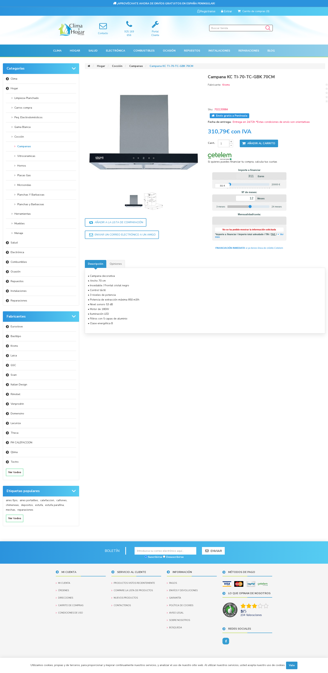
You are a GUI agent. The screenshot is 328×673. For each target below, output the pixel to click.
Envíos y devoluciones (183, 590)
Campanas (24, 146)
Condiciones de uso (70, 612)
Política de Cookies (181, 605)
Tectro (15, 462)
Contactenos (122, 605)
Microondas (24, 185)
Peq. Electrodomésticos (28, 117)
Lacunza (16, 423)
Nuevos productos (126, 597)
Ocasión (15, 271)
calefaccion (47, 500)
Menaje (18, 233)
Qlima (14, 452)
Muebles (19, 223)
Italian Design (19, 384)
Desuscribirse (175, 557)
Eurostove (17, 326)
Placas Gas (24, 175)
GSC (13, 365)
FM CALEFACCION (21, 442)
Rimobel (15, 394)
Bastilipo (16, 336)
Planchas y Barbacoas (30, 204)
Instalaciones (19, 291)
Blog (271, 50)
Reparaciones (248, 50)
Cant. (211, 143)
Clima (14, 79)
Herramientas (22, 214)
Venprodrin (17, 404)
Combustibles (144, 50)
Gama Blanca (22, 127)
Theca (14, 433)
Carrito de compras (70, 605)
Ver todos (14, 472)
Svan (14, 375)
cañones (61, 500)
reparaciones (25, 510)
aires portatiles (29, 500)
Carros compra (23, 108)
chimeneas (12, 505)
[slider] (229, 184)
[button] (57, 51)
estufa (39, 505)
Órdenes (63, 590)
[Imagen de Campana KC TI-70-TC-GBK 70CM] (134, 201)
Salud (14, 242)
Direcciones (65, 597)
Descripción (95, 264)
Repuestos (17, 281)
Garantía (175, 597)
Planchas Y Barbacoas (30, 194)
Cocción (19, 137)
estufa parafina (54, 505)
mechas (11, 510)
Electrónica (17, 252)
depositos (27, 505)
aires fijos (12, 500)
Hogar (14, 88)
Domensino (17, 413)
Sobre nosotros (179, 620)
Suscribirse (155, 557)
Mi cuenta (64, 583)
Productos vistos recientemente (134, 583)
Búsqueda (175, 627)
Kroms (14, 346)
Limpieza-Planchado (26, 98)
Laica (14, 355)
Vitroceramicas (26, 156)
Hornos (21, 165)
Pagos (173, 583)
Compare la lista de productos (133, 590)
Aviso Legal (176, 612)
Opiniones (116, 264)
